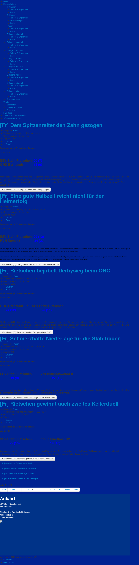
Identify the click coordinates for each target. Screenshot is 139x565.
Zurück (12, 489)
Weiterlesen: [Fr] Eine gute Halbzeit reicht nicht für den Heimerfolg (30, 264)
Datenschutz (8, 562)
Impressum (8, 559)
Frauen (16, 130)
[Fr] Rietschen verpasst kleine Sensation (19, 468)
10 (60, 489)
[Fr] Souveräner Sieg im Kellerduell (17, 463)
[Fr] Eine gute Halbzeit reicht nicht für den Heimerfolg (52, 198)
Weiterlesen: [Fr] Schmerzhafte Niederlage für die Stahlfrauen (28, 397)
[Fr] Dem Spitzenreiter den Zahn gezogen (51, 125)
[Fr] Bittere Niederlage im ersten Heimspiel (20, 478)
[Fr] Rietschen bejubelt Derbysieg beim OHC (55, 270)
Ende (75, 489)
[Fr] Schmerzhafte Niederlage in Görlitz (18, 473)
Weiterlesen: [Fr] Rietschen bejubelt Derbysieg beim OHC (26, 332)
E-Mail (8, 144)
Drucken (9, 141)
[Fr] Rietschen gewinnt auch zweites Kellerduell (59, 403)
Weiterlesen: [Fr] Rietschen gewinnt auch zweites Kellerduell (27, 458)
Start (4, 489)
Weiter (67, 489)
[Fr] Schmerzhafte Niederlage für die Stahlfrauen (60, 338)
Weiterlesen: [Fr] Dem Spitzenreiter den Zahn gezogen (25, 189)
